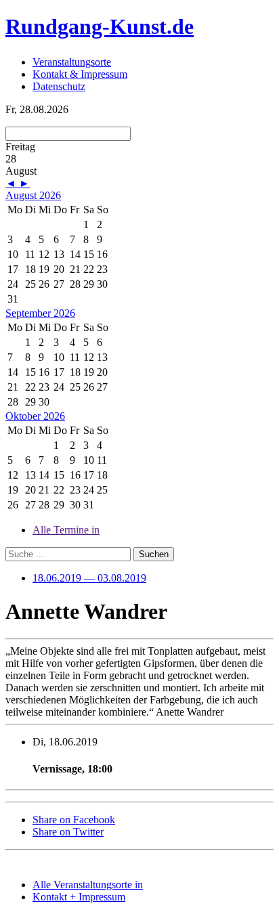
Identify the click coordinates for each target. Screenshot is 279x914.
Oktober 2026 (35, 416)
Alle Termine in (66, 530)
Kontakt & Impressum (80, 74)
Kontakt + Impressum (79, 896)
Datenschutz (59, 86)
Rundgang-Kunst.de (99, 26)
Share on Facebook (74, 819)
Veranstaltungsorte (72, 62)
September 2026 (40, 313)
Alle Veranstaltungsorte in (88, 884)
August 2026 (33, 195)
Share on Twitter (68, 831)
